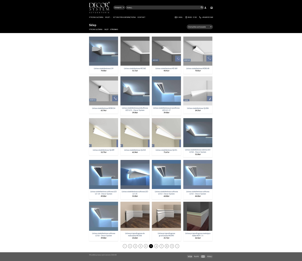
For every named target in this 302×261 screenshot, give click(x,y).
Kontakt (141, 17)
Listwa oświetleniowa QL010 (135, 150)
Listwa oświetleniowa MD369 (166, 68)
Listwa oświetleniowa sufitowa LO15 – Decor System (197, 193)
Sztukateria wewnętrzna (124, 17)
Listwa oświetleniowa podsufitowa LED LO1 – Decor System (135, 109)
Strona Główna (96, 17)
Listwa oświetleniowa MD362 (135, 68)
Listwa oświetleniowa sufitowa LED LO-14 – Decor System (103, 193)
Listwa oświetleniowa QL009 (103, 150)
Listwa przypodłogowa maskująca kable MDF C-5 (197, 234)
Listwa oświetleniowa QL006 (198, 108)
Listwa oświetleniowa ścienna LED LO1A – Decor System (197, 151)
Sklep (107, 17)
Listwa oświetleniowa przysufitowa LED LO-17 (166, 109)
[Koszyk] (211, 7)
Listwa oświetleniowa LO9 (103, 68)
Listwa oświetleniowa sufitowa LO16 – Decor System (103, 234)
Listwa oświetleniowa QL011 (166, 150)
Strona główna (95, 29)
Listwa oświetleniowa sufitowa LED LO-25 (135, 193)
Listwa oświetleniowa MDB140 (197, 68)
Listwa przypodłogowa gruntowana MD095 (166, 234)
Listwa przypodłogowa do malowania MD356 (135, 234)
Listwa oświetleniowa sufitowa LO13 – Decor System (166, 193)
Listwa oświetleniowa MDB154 (103, 108)
